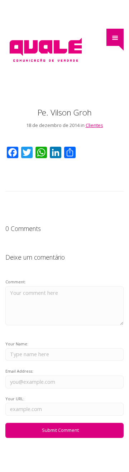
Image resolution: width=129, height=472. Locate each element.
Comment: (15, 281)
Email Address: (19, 371)
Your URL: (14, 398)
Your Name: (16, 343)
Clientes (94, 125)
